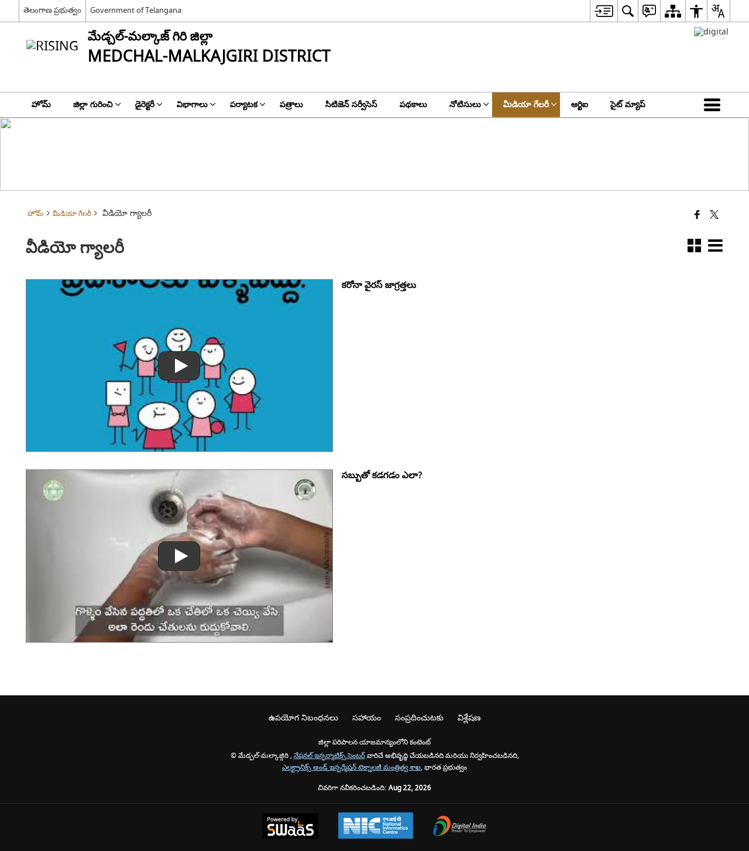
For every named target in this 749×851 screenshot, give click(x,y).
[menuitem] (603, 11)
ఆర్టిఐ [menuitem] (579, 104)
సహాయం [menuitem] (366, 718)
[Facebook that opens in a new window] (697, 216)
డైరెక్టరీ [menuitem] (144, 104)
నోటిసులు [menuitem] (465, 104)
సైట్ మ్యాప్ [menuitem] (627, 104)
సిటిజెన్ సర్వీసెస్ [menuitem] (351, 104)
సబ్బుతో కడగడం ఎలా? (382, 475)
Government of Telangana (135, 10)
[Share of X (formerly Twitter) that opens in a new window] (714, 216)
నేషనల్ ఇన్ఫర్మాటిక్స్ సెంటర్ (329, 756)
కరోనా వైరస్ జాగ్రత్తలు (379, 285)
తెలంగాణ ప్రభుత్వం (52, 10)
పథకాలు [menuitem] (413, 104)
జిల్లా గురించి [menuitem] (93, 104)
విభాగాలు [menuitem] (192, 104)
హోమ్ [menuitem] (41, 104)
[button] (714, 104)
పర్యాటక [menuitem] (243, 104)
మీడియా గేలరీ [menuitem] (526, 104)
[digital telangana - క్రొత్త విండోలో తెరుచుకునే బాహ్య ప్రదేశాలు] (711, 32)
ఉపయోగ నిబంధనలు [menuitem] (303, 718)
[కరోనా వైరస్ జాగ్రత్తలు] (179, 365)
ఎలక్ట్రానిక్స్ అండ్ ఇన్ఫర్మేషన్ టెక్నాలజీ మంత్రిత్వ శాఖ (351, 768)
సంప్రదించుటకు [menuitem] (419, 718)
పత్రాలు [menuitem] (291, 104)
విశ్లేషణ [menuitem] (469, 718)
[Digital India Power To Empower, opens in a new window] (460, 827)
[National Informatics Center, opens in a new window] (375, 827)
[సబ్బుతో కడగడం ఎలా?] (179, 556)
